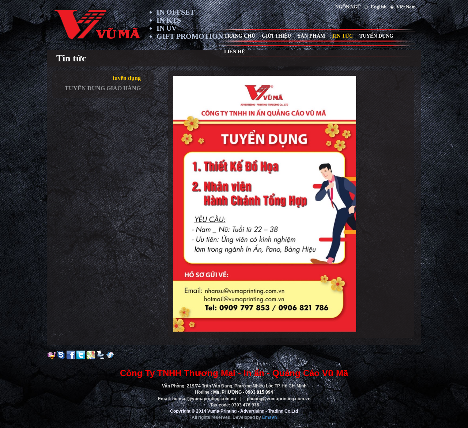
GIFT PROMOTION (189, 36)
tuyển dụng (127, 78)
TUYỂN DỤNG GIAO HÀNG (103, 88)
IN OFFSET (175, 12)
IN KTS (168, 20)
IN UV (166, 28)
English (378, 6)
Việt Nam (406, 6)
